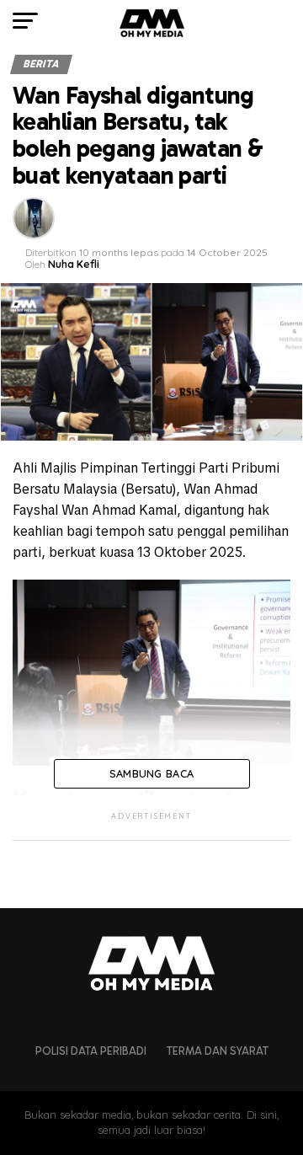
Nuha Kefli (73, 264)
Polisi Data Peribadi (90, 1051)
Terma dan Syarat (217, 1051)
